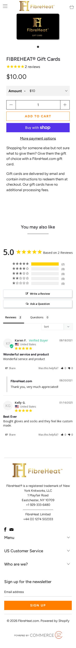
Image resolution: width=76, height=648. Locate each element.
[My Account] (3, 6)
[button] (63, 368)
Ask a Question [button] (40, 304)
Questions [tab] (36, 317)
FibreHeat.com (28, 621)
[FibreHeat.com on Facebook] (5, 529)
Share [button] (12, 368)
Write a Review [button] (40, 294)
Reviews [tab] (10, 317)
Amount (15, 91)
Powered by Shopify (55, 621)
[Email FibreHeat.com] (12, 529)
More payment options (38, 138)
